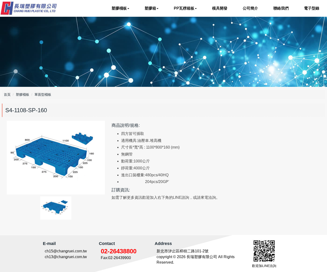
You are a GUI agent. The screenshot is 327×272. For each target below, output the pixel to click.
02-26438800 (118, 251)
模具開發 (219, 8)
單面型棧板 (42, 94)
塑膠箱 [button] (150, 8)
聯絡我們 (281, 8)
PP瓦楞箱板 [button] (184, 8)
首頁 (7, 94)
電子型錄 (311, 8)
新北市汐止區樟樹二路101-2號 (183, 251)
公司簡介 (250, 8)
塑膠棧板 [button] (119, 8)
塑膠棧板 (22, 94)
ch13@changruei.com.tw (66, 257)
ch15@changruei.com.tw (66, 251)
